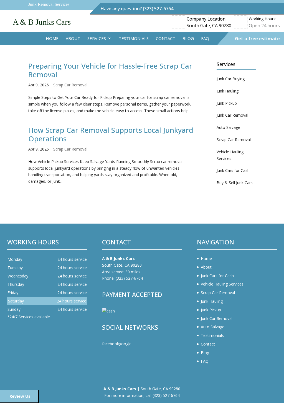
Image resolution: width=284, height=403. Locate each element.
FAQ (205, 38)
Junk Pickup (211, 309)
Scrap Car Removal (70, 84)
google (125, 343)
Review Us (20, 396)
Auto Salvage (212, 326)
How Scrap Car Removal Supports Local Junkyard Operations (110, 134)
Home (52, 38)
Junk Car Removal (216, 318)
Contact (165, 38)
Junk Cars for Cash (217, 275)
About (73, 38)
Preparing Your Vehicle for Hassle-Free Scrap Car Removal (110, 70)
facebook (110, 343)
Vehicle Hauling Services (222, 284)
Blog (188, 38)
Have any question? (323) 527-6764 (136, 9)
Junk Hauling (212, 301)
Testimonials (134, 38)
